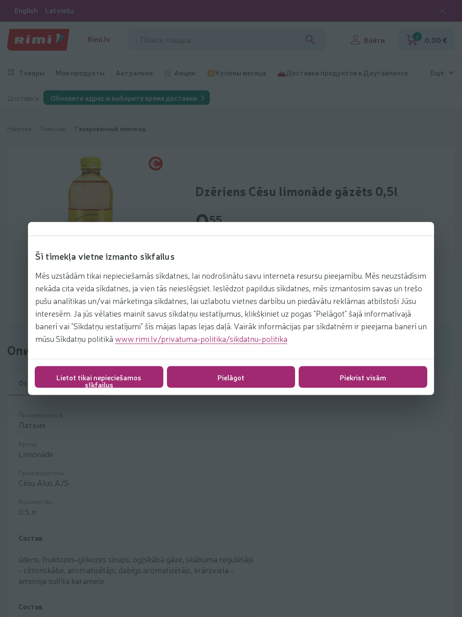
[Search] (310, 39)
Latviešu (59, 10)
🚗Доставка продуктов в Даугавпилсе (342, 72)
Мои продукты (80, 72)
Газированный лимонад (110, 128)
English (26, 10)
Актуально (134, 72)
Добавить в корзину (356, 577)
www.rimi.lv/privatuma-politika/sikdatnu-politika (201, 338)
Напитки (20, 128)
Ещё (437, 72)
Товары (32, 72)
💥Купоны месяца (236, 72)
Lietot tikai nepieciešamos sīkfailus (98, 380)
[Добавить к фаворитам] (429, 545)
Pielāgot (231, 377)
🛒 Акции (179, 72)
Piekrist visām (363, 377)
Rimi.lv (99, 39)
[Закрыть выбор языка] (442, 10)
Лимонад (54, 128)
